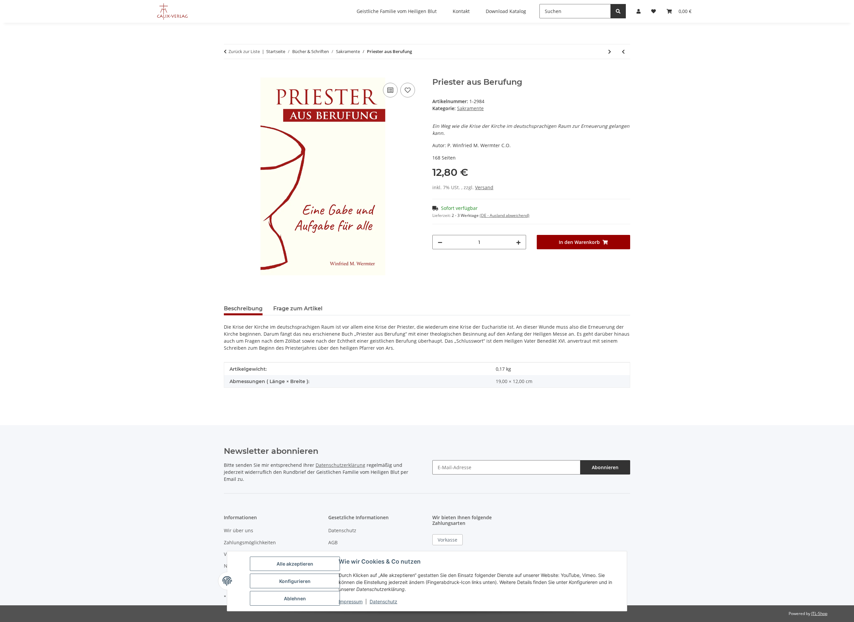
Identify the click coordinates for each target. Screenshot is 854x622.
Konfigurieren (295, 581)
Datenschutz (342, 530)
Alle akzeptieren (295, 564)
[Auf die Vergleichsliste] (390, 90)
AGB (333, 542)
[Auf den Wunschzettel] (407, 90)
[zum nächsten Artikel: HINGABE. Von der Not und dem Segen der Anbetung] (609, 51)
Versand (484, 187)
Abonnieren (605, 467)
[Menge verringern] (440, 242)
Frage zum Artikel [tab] (298, 308)
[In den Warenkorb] (229, 73)
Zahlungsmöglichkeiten (250, 542)
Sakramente (470, 108)
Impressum (351, 601)
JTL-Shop (819, 613)
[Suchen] (618, 11)
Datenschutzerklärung (340, 465)
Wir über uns (238, 530)
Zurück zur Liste (244, 51)
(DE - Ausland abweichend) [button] (504, 215)
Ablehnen (295, 598)
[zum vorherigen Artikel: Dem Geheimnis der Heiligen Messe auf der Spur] (623, 51)
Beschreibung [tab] (243, 308)
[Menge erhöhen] (518, 242)
